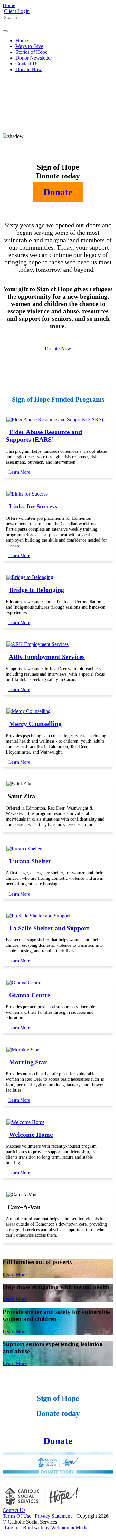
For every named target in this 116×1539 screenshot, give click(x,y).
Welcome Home (31, 1134)
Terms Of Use (17, 1516)
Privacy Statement (53, 1516)
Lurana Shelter (30, 861)
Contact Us (14, 1510)
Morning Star (28, 1062)
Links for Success (33, 506)
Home (9, 5)
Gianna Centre (29, 995)
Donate (58, 1441)
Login (11, 1527)
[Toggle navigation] (5, 31)
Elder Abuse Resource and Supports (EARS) (44, 435)
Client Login (17, 11)
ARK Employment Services (47, 656)
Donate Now (58, 348)
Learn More (19, 472)
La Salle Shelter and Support (49, 928)
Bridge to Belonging (36, 589)
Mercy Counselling (35, 723)
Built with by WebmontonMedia (56, 1527)
